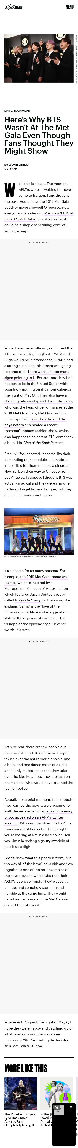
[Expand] (56, 1107)
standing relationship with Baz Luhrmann (38, 401)
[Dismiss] (71, 1107)
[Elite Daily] (13, 7)
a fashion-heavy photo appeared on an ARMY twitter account (38, 817)
